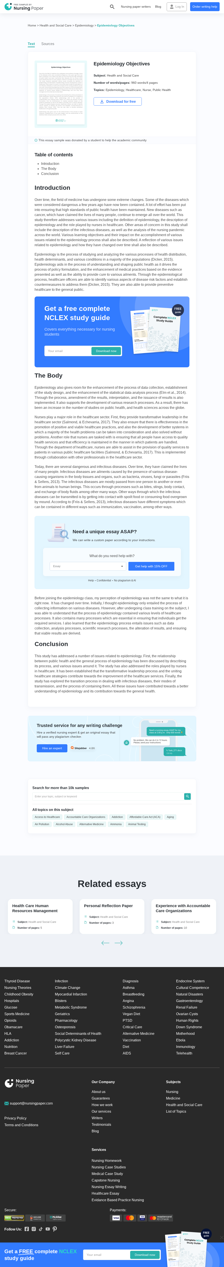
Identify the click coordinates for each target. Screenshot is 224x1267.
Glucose (10, 1007)
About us (98, 1092)
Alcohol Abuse (64, 824)
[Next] (118, 943)
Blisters (60, 1001)
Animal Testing (137, 824)
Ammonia (116, 824)
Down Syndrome (189, 1027)
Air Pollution (42, 824)
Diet (126, 1047)
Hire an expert (52, 748)
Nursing (172, 1092)
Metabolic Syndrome (71, 1007)
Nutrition (11, 1047)
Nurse (147, 90)
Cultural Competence (192, 988)
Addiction (117, 817)
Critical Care (132, 1027)
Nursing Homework (107, 1160)
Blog (158, 6)
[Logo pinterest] (53, 1229)
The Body (48, 169)
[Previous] (105, 943)
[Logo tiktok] (39, 1229)
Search (187, 796)
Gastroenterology (189, 1001)
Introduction (50, 164)
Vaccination (132, 1040)
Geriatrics (62, 1014)
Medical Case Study (107, 1174)
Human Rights (187, 1020)
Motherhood (185, 1033)
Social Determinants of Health (78, 1033)
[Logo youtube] (46, 1229)
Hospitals (11, 1001)
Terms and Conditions (21, 1125)
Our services (101, 1111)
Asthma (129, 988)
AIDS (127, 1053)
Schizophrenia (134, 1007)
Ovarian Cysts (187, 1014)
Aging (170, 817)
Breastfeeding (133, 994)
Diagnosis (130, 981)
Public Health (162, 90)
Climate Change (67, 988)
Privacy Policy (15, 1118)
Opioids (10, 1020)
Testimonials (101, 1124)
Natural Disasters (189, 994)
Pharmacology (66, 1020)
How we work (102, 1105)
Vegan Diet (131, 1014)
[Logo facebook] (25, 1229)
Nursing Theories (17, 988)
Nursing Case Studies (109, 1167)
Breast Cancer (15, 1053)
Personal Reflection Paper (108, 906)
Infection (61, 981)
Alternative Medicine (91, 824)
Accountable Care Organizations (85, 817)
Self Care (62, 1053)
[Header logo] (24, 7)
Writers (97, 1118)
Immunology (185, 1047)
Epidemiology (115, 90)
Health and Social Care (123, 75)
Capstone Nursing (106, 1180)
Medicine (173, 1098)
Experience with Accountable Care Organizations (183, 908)
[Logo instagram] (32, 1229)
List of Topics (176, 1111)
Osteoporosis (65, 1027)
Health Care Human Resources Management (35, 908)
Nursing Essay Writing (109, 1187)
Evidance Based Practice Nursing (118, 1200)
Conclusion (50, 174)
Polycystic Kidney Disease (75, 1040)
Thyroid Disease (17, 981)
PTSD (127, 1020)
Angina (128, 1001)
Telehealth (184, 1053)
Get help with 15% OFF (151, 566)
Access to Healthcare (47, 817)
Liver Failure (64, 1047)
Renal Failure (186, 1007)
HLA (7, 1033)
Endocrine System (190, 981)
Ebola (180, 1040)
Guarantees (101, 1098)
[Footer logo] (19, 1084)
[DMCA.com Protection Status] (14, 1218)
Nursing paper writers (136, 6)
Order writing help (204, 6)
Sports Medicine (17, 1014)
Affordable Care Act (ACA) (145, 817)
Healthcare (133, 90)
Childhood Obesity (18, 994)
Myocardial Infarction (71, 994)
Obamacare (13, 1027)
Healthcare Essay (105, 1193)
